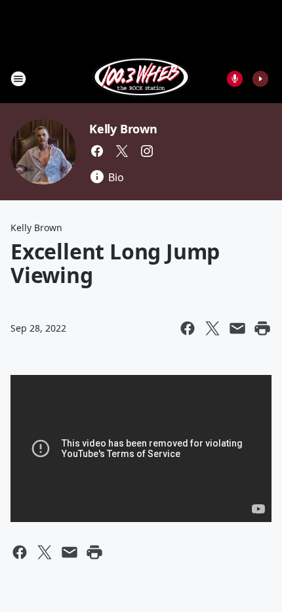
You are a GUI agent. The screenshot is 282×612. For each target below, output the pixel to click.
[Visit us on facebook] (97, 151)
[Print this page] (262, 328)
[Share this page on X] (212, 328)
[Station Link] (141, 78)
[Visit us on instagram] (147, 151)
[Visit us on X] (122, 151)
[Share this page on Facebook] (187, 328)
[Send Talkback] (235, 79)
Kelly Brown (123, 129)
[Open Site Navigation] (18, 79)
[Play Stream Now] (260, 79)
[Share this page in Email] (237, 328)
